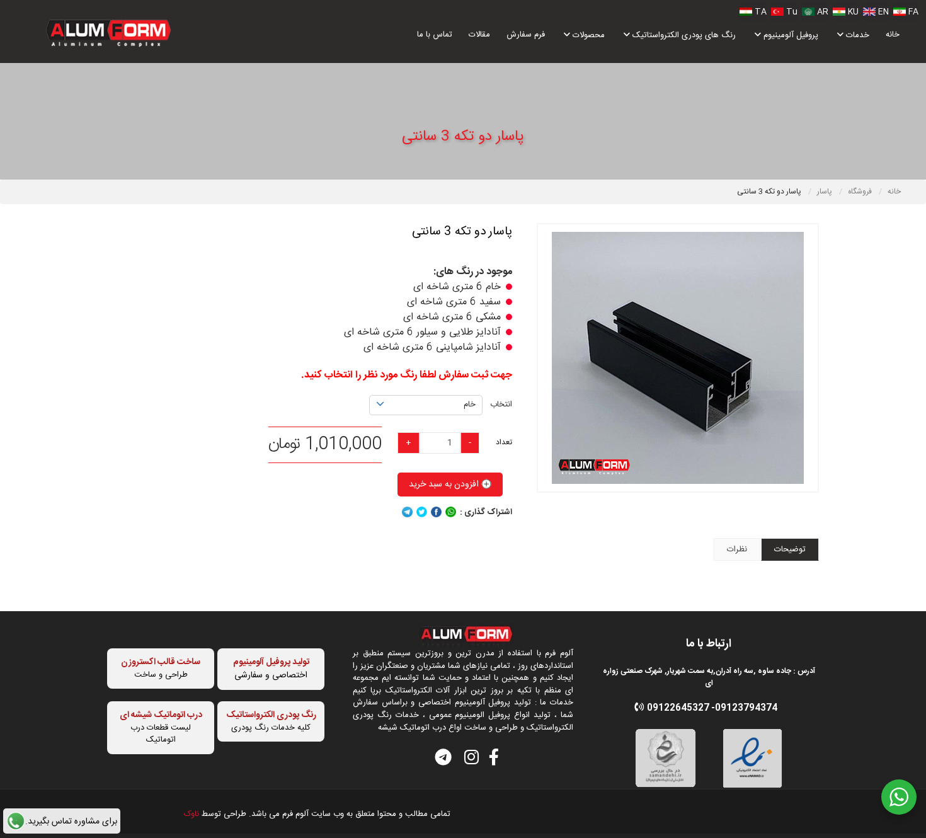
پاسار (825, 191)
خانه (893, 35)
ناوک (191, 814)
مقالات (479, 35)
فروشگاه (861, 191)
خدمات (856, 35)
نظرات (737, 549)
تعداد (504, 442)
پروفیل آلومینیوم (789, 35)
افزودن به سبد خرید (445, 484)
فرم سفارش (525, 35)
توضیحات (790, 549)
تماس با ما (434, 35)
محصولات (587, 35)
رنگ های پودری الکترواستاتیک (683, 35)
